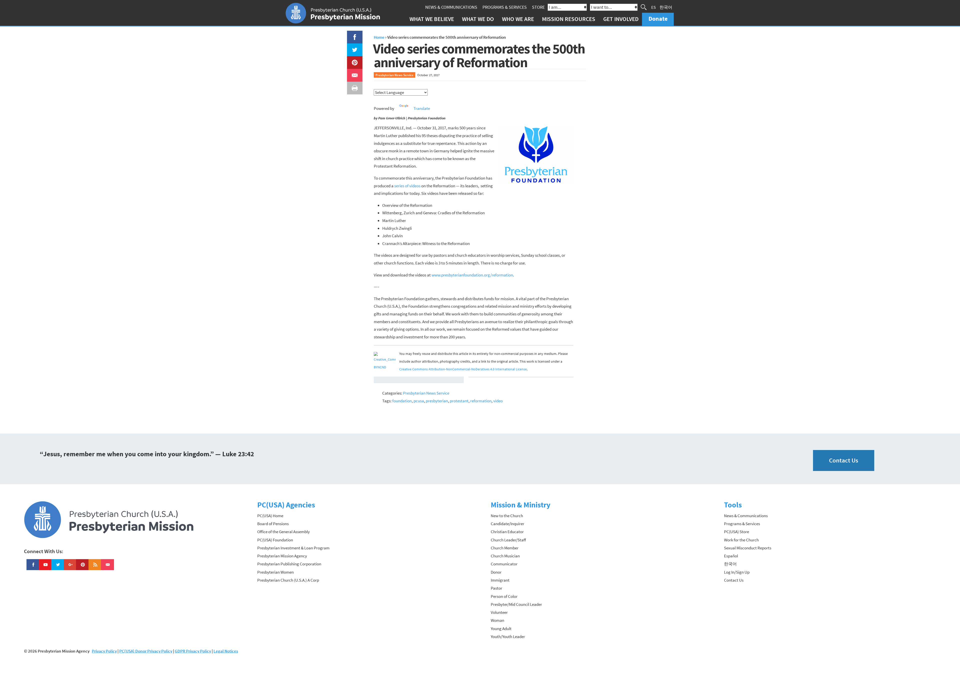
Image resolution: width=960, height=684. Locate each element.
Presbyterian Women (275, 572)
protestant (459, 401)
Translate (422, 108)
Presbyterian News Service (395, 75)
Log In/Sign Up (737, 572)
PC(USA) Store (736, 531)
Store (538, 7)
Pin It (352, 60)
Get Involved (620, 18)
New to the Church (507, 515)
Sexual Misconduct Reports (747, 548)
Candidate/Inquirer (507, 523)
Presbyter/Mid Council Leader (516, 604)
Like (351, 34)
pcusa (419, 401)
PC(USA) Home (270, 515)
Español (731, 556)
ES (653, 7)
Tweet (353, 47)
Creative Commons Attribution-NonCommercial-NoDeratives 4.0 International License (463, 369)
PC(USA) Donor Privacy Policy (145, 651)
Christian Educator (507, 531)
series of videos (407, 186)
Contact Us (843, 460)
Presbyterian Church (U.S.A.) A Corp (288, 580)
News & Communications (451, 7)
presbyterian (437, 401)
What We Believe (432, 18)
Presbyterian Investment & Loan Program (293, 548)
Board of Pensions (273, 523)
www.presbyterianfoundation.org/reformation (472, 275)
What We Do (478, 18)
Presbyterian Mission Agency (282, 556)
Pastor (496, 588)
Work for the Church (741, 540)
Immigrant (500, 580)
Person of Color (504, 596)
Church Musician (505, 556)
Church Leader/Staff (508, 540)
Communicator (504, 564)
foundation (402, 401)
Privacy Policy (104, 651)
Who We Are (518, 18)
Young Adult (501, 628)
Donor (496, 572)
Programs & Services (504, 7)
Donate (658, 18)
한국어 (666, 7)
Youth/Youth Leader (508, 636)
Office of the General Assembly (283, 531)
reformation (481, 401)
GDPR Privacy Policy (193, 651)
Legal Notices (226, 651)
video (498, 401)
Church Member (504, 548)
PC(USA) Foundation (275, 540)
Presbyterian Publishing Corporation (289, 564)
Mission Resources (568, 18)
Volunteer (499, 612)
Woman (497, 620)
